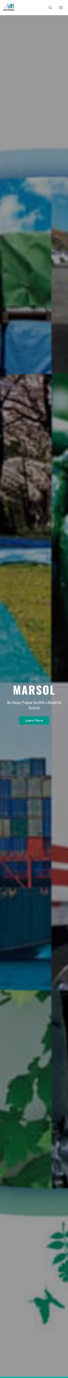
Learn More (34, 720)
